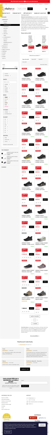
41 (6, 130)
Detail (31, 89)
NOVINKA (7, 73)
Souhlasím (42, 425)
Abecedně (24, 62)
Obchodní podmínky (5, 399)
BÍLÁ (6, 101)
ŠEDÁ (6, 104)
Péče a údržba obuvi (6, 409)
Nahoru (35, 323)
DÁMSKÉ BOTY (5, 19)
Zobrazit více (25, 369)
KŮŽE (6, 137)
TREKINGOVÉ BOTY (7, 25)
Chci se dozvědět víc (34, 336)
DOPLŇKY (4, 53)
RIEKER (7, 90)
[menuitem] (5, 13)
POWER (7, 88)
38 (6, 123)
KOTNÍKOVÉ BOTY (7, 37)
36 (6, 119)
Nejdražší (40, 59)
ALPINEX (7, 84)
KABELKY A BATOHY (6, 49)
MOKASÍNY (6, 28)
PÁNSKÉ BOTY (5, 46)
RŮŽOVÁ (7, 106)
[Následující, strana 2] (35, 320)
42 (6, 132)
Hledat (30, 8)
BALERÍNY (5, 21)
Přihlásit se (25, 386)
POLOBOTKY (6, 26)
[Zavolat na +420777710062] (3, 4)
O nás (3, 407)
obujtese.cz (30, 404)
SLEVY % (4, 58)
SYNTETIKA (8, 139)
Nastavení (8, 432)
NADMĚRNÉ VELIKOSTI (8, 42)
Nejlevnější (34, 59)
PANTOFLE (6, 33)
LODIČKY (5, 30)
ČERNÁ (7, 97)
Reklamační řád (5, 402)
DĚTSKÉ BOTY (5, 47)
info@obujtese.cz (31, 398)
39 (6, 126)
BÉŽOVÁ (7, 99)
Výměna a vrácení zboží (6, 401)
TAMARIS (7, 92)
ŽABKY (5, 35)
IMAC (6, 86)
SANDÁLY (5, 32)
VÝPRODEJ (8, 75)
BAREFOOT (6, 44)
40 (6, 128)
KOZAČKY (5, 39)
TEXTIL (7, 141)
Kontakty (3, 406)
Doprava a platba (23, 4)
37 (6, 121)
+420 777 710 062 (31, 400)
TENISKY (5, 23)
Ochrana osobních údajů (6, 404)
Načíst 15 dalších (35, 316)
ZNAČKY (3, 55)
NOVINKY (4, 56)
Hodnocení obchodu (25, 342)
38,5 (6, 125)
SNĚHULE (5, 40)
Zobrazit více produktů (34, 55)
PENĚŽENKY (4, 51)
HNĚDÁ (7, 103)
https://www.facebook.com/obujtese (35, 402)
